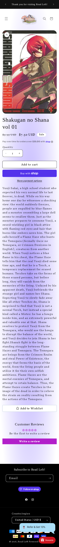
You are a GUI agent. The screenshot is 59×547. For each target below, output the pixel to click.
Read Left (23, 541)
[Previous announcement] (5, 4)
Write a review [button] (29, 441)
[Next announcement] (53, 4)
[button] (6, 18)
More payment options (29, 181)
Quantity (7, 147)
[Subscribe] (49, 478)
